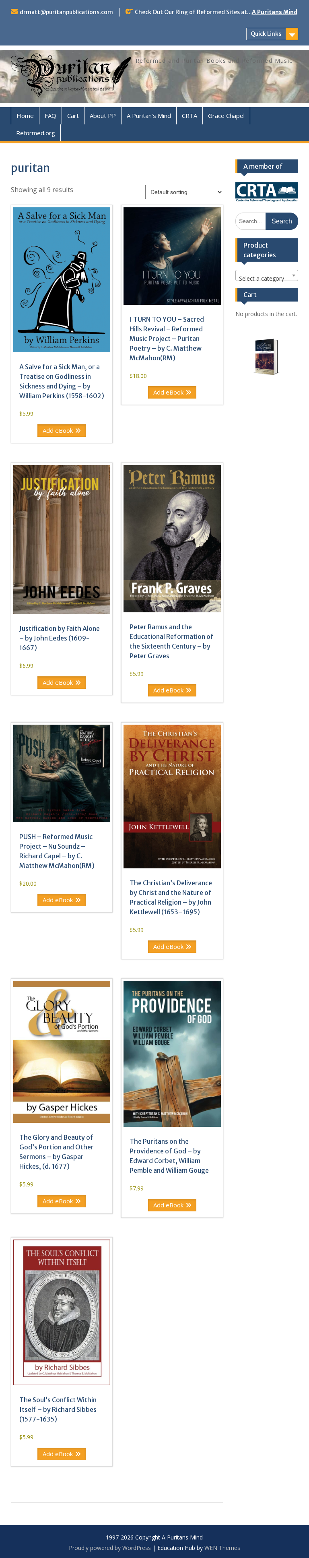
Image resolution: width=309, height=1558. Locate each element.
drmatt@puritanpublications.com (66, 12)
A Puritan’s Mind (149, 116)
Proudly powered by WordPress (110, 1548)
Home (25, 116)
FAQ (50, 116)
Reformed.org (35, 133)
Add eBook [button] (58, 430)
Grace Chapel (226, 116)
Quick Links (266, 33)
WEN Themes (222, 1548)
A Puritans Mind (274, 12)
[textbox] (267, 278)
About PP (103, 116)
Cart (73, 116)
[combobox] (266, 275)
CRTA (189, 116)
